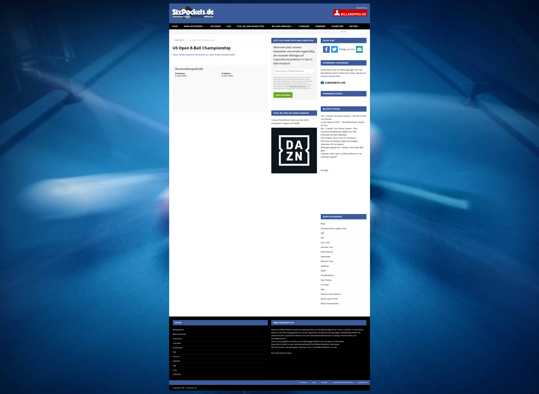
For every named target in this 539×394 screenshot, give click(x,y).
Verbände (320, 26)
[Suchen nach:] (352, 31)
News (323, 270)
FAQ (174, 352)
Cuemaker (304, 26)
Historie (176, 356)
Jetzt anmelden (283, 95)
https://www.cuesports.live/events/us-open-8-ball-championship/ (204, 54)
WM (322, 289)
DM (322, 233)
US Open (325, 284)
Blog (323, 223)
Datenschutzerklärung (297, 86)
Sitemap (324, 382)
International (327, 251)
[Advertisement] (343, 189)
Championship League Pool (333, 228)
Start (175, 26)
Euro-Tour (325, 242)
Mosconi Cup (327, 261)
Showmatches (327, 275)
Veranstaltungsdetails (189, 68)
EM (322, 237)
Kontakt (303, 382)
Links (175, 370)
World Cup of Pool (329, 298)
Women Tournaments (331, 294)
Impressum (362, 382)
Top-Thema (326, 280)
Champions (337, 26)
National (325, 266)
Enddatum (226, 73)
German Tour (327, 247)
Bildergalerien (178, 329)
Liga (228, 26)
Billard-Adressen (281, 26)
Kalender (215, 26)
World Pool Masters (330, 303)
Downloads (177, 347)
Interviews (325, 256)
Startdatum (180, 73)
